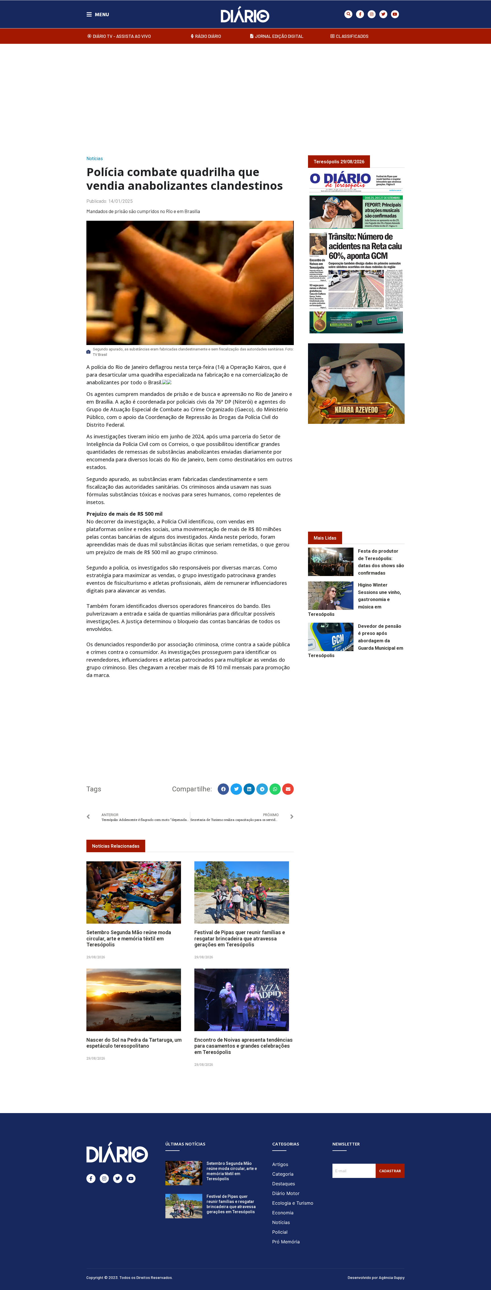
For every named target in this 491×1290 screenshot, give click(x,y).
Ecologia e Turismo (292, 1203)
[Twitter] (383, 14)
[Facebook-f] (360, 14)
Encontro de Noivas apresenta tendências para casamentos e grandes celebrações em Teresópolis (243, 1046)
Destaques (283, 1183)
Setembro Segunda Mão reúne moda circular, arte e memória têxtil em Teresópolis (128, 938)
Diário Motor (285, 1193)
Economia (283, 1212)
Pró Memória (286, 1241)
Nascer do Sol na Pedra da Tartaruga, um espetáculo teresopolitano (134, 1043)
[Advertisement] (245, 93)
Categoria (283, 1174)
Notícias (94, 158)
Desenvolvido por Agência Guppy (376, 1277)
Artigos (280, 1164)
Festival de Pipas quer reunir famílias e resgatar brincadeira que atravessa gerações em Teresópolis (239, 938)
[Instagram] (372, 14)
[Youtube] (395, 14)
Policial (280, 1232)
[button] (348, 14)
